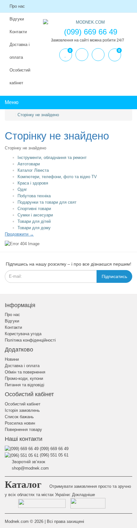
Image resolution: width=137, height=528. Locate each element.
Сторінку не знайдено (38, 114)
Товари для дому (34, 227)
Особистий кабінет (20, 76)
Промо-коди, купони (24, 378)
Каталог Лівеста (33, 170)
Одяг (22, 189)
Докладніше (83, 494)
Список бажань (19, 416)
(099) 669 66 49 (53, 448)
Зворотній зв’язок (28, 461)
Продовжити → (19, 234)
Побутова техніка (34, 195)
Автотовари (29, 164)
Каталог (23, 484)
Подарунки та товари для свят (47, 202)
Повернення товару (23, 429)
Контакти (13, 327)
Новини (12, 359)
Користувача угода (23, 333)
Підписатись (114, 276)
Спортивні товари (34, 208)
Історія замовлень (22, 410)
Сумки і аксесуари (35, 215)
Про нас (17, 6)
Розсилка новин (20, 423)
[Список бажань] (65, 55)
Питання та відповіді (24, 384)
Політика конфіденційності (30, 340)
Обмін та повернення (25, 372)
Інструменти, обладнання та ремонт (52, 157)
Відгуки (12, 321)
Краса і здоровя (33, 183)
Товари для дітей (34, 221)
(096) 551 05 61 (53, 455)
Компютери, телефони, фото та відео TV (57, 176)
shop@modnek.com (30, 468)
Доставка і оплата (20, 51)
